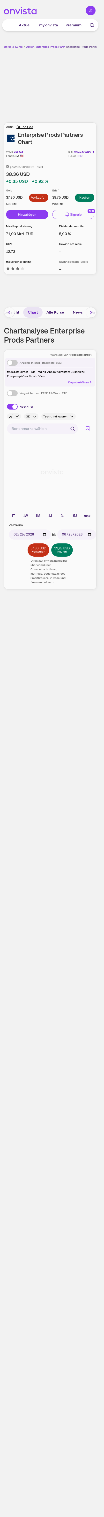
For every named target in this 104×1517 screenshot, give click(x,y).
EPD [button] (79, 156)
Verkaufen (38, 197)
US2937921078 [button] (84, 152)
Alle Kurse (55, 312)
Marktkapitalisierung (19, 226)
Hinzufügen (27, 214)
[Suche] (92, 25)
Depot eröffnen (78, 382)
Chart (33, 312)
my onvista (48, 25)
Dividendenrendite (71, 226)
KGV (9, 244)
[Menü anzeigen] (8, 25)
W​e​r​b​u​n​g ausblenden (68, 83)
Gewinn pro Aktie (70, 244)
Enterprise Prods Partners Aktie (56, 47)
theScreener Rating (18, 262)
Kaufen (84, 197)
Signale (76, 214)
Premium (74, 25)
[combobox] (42, 428)
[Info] (14, 416)
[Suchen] (72, 429)
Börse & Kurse (13, 47)
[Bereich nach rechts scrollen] (91, 312)
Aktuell (25, 25)
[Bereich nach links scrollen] (9, 312)
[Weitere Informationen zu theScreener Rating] (15, 269)
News (78, 312)
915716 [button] (18, 152)
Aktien (30, 47)
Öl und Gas (24, 127)
